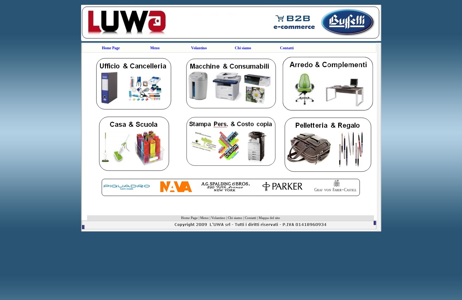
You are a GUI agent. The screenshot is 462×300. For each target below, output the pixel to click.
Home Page (111, 48)
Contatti (287, 48)
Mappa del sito (269, 218)
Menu (204, 218)
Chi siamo (243, 48)
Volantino (199, 48)
